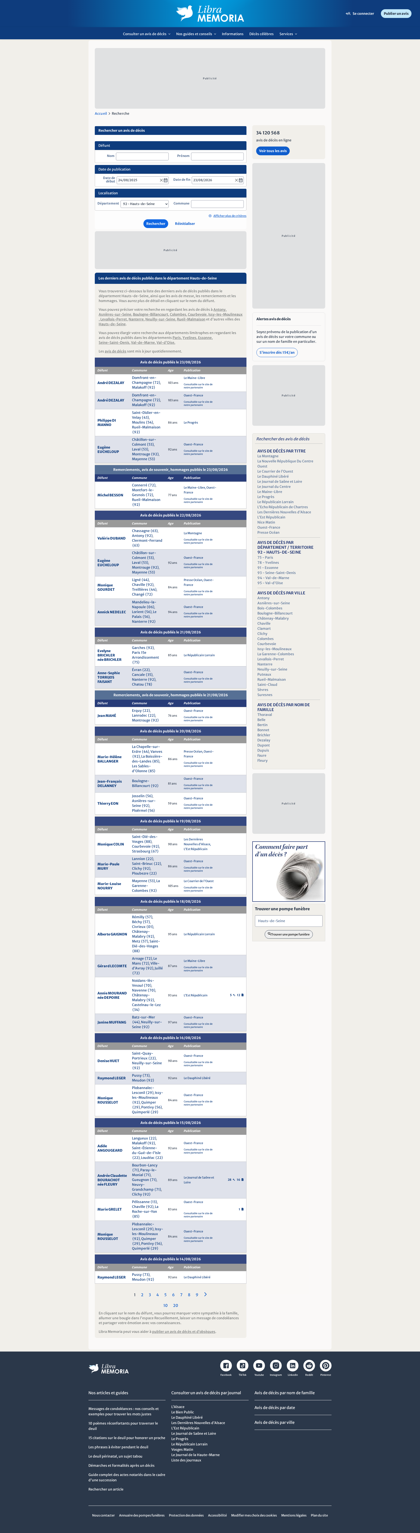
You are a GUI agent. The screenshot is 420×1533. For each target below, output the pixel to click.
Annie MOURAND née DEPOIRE (112, 995)
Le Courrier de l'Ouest (199, 881)
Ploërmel (139, 810)
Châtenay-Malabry (273, 618)
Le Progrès (191, 422)
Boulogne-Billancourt (150, 314)
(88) (148, 841)
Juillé (159, 968)
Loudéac (148, 1158)
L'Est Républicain (196, 849)
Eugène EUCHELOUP (108, 449)
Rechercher (155, 223)
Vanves (156, 751)
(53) (150, 444)
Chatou (138, 684)
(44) (145, 580)
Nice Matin (266, 522)
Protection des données (186, 1515)
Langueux (140, 1138)
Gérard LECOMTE (112, 966)
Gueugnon (140, 1180)
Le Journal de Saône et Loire (279, 481)
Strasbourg (141, 851)
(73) (146, 1075)
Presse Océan (193, 580)
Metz (136, 941)
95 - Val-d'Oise (270, 583)
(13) (154, 1202)
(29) (150, 1092)
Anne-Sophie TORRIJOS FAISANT (108, 677)
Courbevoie (197, 314)
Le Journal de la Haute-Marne (195, 1455)
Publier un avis (396, 13)
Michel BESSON (110, 495)
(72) (156, 382)
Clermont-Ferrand (147, 540)
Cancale (138, 674)
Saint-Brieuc (142, 863)
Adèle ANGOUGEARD (109, 1148)
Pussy (137, 1075)
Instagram (276, 1375)
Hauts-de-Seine (112, 324)
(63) (154, 531)
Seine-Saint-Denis (114, 342)
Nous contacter (103, 1515)
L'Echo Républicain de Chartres (282, 507)
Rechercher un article (105, 1489)
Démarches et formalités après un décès (121, 1465)
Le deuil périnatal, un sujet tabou (115, 1456)
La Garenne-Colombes (146, 886)
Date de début (109, 179)
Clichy (137, 868)
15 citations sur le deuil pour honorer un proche (126, 1438)
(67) (154, 851)
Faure (261, 755)
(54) (149, 422)
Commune (182, 203)
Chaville (138, 584)
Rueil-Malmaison (191, 319)
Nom (110, 156)
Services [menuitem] (289, 35)
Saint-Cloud (267, 684)
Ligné (136, 580)
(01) (150, 927)
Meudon (139, 1080)
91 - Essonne (267, 568)
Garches (138, 648)
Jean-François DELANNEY (109, 783)
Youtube (259, 1375)
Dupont (263, 745)
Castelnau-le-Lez (146, 1005)
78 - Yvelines (268, 562)
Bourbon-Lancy (145, 1165)
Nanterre (136, 319)
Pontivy (147, 1107)
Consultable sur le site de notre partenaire (198, 386)
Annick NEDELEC (111, 612)
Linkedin (293, 1375)
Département (108, 203)
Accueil (101, 113)
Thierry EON (107, 803)
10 (165, 1305)
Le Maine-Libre (194, 378)
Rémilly (138, 917)
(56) (148, 612)
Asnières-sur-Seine (115, 314)
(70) (147, 985)
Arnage (138, 958)
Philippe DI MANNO (106, 422)
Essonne (205, 338)
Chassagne (141, 531)
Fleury (262, 760)
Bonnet (263, 730)
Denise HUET (108, 1061)
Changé (138, 594)
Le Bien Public (182, 1412)
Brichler (263, 735)
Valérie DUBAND (111, 538)
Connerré (139, 485)
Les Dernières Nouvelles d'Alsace (284, 512)
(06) (150, 607)
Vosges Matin (182, 1449)
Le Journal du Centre (274, 486)
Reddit (309, 1375)
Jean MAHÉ (106, 715)
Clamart (264, 628)
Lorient (138, 612)
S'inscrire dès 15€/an (277, 352)
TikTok (242, 1375)
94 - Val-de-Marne (273, 578)
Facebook (226, 1375)
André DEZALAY (110, 383)
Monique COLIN (110, 844)
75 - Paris (265, 557)
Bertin (262, 725)
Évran (136, 670)
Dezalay (263, 740)
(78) (148, 684)
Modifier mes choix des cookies (254, 1515)
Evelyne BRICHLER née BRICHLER (109, 655)
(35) (149, 674)
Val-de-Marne (143, 342)
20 (175, 1305)
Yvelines (189, 338)
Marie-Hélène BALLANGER (109, 759)
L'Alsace (177, 1407)
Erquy (137, 710)
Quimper (148, 1102)
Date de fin (181, 179)
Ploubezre (140, 873)
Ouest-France (193, 395)
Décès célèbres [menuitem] (261, 34)
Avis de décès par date (274, 1407)
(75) (136, 662)
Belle (261, 720)
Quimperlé (141, 1112)
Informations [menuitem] (233, 34)
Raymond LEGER (111, 1078)
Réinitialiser (185, 223)
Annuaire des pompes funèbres (142, 1515)
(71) (135, 1170)
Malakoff (139, 387)
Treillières (140, 589)
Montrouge (141, 454)
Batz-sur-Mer (143, 1017)
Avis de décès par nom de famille (284, 1392)
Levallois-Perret (113, 319)
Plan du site (319, 1515)
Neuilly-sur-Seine (160, 319)
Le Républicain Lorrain (199, 655)
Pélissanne (141, 1202)
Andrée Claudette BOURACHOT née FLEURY (112, 1180)
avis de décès (115, 351)
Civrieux (139, 927)
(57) (148, 917)
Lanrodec (139, 715)
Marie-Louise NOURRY (109, 886)
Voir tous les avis (273, 151)
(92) (151, 387)
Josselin (138, 796)
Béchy (137, 922)
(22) (146, 670)
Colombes (178, 314)
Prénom (183, 156)
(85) (155, 761)
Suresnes (264, 695)
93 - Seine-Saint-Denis (276, 573)
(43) (145, 417)
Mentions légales (293, 1515)
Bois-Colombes (269, 608)
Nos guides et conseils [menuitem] (197, 35)
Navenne (139, 990)
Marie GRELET (109, 1209)
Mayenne (139, 459)
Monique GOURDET (106, 587)
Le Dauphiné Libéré (197, 1078)
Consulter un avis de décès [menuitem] (148, 35)
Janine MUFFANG (111, 1022)
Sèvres (262, 690)
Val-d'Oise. (166, 342)
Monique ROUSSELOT (107, 1100)
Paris (177, 338)
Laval (136, 449)
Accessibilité (217, 1515)
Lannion (138, 859)
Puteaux (264, 674)
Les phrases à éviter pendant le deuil (118, 1447)
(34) (136, 1010)
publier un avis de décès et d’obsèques (183, 1331)
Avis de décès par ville (274, 1422)
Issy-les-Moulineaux (225, 314)
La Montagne (193, 533)
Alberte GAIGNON (112, 934)
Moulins (138, 422)
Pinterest (325, 1375)
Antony (219, 309)
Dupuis (263, 750)
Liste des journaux (186, 1460)
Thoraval (264, 715)
